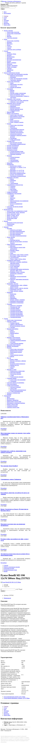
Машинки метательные (16, 75)
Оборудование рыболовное (14, 244)
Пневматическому (15, 107)
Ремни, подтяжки (11, 67)
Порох (12, 199)
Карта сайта (7, 24)
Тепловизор (13, 138)
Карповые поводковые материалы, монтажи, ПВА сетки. (19, 269)
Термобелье (10, 70)
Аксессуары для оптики (16, 125)
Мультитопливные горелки (17, 326)
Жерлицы (12, 246)
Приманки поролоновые (17, 301)
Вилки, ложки (14, 359)
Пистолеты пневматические (17, 173)
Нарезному (13, 106)
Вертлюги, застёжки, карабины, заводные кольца (19, 262)
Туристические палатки (16, 355)
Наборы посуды (14, 365)
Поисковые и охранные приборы (16, 403)
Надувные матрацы (15, 339)
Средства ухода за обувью (14, 49)
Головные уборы (11, 54)
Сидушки (12, 342)
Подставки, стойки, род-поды (18, 256)
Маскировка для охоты (16, 84)
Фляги (12, 368)
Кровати (12, 331)
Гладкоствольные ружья (16, 151)
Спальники (13, 381)
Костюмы (9, 58)
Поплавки (13, 282)
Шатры (12, 356)
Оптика (9, 123)
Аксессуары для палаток (16, 349)
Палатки (9, 347)
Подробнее (4, 428)
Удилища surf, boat (15, 307)
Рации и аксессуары (12, 404)
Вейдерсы (9, 43)
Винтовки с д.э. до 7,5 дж (17, 171)
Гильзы (12, 195)
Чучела (12, 182)
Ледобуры (13, 251)
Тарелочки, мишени (15, 80)
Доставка (6, 20)
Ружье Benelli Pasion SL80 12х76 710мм (14, 696)
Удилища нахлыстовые (16, 312)
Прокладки (13, 202)
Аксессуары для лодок (13, 32)
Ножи (11, 119)
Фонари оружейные (15, 87)
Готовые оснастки (15, 264)
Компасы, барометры (12, 400)
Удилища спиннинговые (17, 315)
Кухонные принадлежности (17, 363)
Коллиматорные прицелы (17, 129)
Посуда (9, 358)
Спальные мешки (11, 378)
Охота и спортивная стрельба (12, 72)
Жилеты (9, 55)
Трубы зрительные (15, 139)
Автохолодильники (15, 387)
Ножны (12, 91)
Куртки (9, 61)
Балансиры (13, 294)
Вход (5, 12)
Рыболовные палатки (16, 352)
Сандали (9, 46)
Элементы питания (12, 406)
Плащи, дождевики (12, 65)
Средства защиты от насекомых (15, 382)
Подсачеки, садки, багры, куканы (19, 254)
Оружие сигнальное (12, 147)
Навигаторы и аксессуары (14, 401)
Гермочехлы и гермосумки (17, 371)
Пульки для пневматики (16, 174)
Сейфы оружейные (12, 192)
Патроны (9, 155)
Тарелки (12, 366)
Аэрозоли (12, 186)
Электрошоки (14, 190)
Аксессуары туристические (14, 320)
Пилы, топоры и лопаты (16, 122)
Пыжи (12, 205)
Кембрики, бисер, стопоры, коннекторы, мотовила (17, 272)
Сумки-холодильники (13, 385)
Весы (8, 397)
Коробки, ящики (14, 250)
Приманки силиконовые (16, 302)
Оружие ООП (11, 141)
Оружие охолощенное (13, 145)
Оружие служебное (12, 148)
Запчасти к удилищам (16, 305)
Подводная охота (8, 209)
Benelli (5, 571)
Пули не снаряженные (16, 203)
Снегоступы (13, 86)
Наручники (13, 189)
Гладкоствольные (15, 157)
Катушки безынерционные (17, 231)
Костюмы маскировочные (14, 59)
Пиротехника (10, 224)
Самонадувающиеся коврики (18, 340)
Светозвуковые (14, 160)
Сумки (12, 375)
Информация (7, 598)
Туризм (6, 318)
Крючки (12, 275)
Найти (2, 9)
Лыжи (12, 83)
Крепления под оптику (16, 131)
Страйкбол (10, 208)
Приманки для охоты (12, 177)
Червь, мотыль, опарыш (16, 291)
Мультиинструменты (16, 118)
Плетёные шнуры (15, 240)
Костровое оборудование (14, 344)
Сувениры (10, 225)
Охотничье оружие (12, 150)
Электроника (7, 395)
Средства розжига (12, 384)
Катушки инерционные (16, 232)
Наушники (13, 77)
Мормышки (13, 298)
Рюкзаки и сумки (11, 369)
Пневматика (10, 164)
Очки (11, 253)
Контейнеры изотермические (18, 390)
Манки (12, 179)
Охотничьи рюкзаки (15, 374)
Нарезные (12, 158)
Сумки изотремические (16, 391)
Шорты (9, 71)
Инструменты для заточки (17, 116)
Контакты (6, 23)
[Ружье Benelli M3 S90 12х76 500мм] (11, 582)
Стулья (12, 336)
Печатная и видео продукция (15, 222)
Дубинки (12, 187)
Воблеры (12, 296)
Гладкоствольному (15, 104)
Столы (12, 334)
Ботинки (9, 42)
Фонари (9, 219)
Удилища (9, 304)
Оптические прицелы (16, 134)
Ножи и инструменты (13, 113)
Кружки (12, 362)
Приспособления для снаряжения (19, 200)
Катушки (9, 228)
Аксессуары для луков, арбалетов (19, 100)
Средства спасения (12, 38)
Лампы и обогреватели (16, 324)
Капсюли (12, 198)
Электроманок (14, 183)
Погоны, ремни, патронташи (18, 93)
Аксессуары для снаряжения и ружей (17, 211)
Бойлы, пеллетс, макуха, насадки (19, 288)
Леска (11, 238)
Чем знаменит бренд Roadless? (9, 466)
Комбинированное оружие (17, 152)
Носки (8, 45)
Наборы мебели (14, 333)
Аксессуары (13, 388)
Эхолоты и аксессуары (13, 407)
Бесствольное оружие (16, 142)
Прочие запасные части (16, 109)
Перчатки (9, 64)
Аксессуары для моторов (14, 33)
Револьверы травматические (18, 144)
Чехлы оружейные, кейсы (17, 94)
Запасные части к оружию (14, 103)
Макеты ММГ (11, 112)
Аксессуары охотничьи (13, 81)
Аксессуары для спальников (17, 379)
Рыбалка (6, 227)
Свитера (9, 68)
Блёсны (12, 295)
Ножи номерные (14, 120)
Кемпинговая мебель (12, 328)
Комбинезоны (11, 56)
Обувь (5, 39)
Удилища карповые (15, 310)
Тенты (12, 353)
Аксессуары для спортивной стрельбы (17, 74)
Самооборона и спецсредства (15, 184)
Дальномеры (13, 128)
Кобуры (12, 90)
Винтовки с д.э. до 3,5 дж (17, 170)
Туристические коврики (16, 343)
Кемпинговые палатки (16, 350)
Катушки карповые (15, 234)
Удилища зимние (14, 308)
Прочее (6, 221)
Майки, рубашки (11, 62)
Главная (6, 16)
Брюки (9, 52)
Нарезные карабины (15, 154)
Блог (5, 19)
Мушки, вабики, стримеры (17, 299)
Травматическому (15, 110)
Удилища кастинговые (16, 311)
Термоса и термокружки (13, 392)
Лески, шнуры (11, 237)
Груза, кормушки (14, 266)
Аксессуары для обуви (13, 40)
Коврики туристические (13, 337)
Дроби (12, 196)
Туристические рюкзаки (16, 376)
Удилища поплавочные (16, 314)
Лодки (8, 35)
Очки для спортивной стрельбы (18, 78)
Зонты (12, 330)
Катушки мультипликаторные (18, 235)
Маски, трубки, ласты (13, 215)
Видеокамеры (10, 398)
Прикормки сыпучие (15, 289)
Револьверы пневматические (18, 176)
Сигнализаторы (14, 257)
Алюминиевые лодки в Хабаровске (11, 479)
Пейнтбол (9, 163)
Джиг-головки (14, 267)
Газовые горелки (14, 323)
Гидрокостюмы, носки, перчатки (16, 212)
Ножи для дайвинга (12, 216)
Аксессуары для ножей (16, 115)
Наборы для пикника (12, 346)
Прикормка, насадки (12, 283)
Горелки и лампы (11, 321)
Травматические (14, 161)
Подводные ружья (12, 218)
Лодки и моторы (8, 30)
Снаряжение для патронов (14, 193)
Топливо (12, 327)
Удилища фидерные (15, 317)
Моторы (9, 36)
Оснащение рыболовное (13, 260)
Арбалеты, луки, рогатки (14, 99)
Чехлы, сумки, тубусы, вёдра (18, 259)
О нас (5, 17)
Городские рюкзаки (15, 372)
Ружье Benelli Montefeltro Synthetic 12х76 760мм (17, 698)
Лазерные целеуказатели (17, 132)
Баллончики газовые (15, 166)
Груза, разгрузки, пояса (13, 214)
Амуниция (10, 88)
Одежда (6, 51)
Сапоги (9, 48)
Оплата (6, 22)
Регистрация (7, 13)
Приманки (13, 180)
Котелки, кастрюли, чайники (18, 360)
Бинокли (12, 126)
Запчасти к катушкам (16, 230)
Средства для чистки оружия (15, 206)
